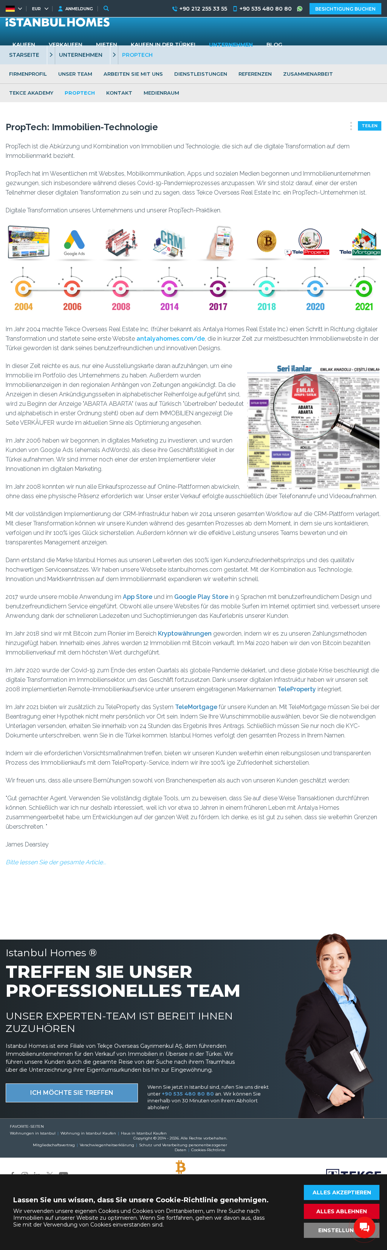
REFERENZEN (255, 74)
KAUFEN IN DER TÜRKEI (163, 44)
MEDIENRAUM (161, 93)
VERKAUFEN (65, 44)
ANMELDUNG (79, 8)
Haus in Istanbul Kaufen (144, 1133)
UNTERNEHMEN (231, 44)
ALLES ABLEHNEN (341, 1211)
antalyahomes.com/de (170, 338)
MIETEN (106, 44)
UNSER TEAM (75, 74)
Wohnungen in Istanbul (33, 1133)
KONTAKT (119, 93)
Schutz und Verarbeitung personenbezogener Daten (183, 1147)
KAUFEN (23, 44)
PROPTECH (80, 93)
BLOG (274, 44)
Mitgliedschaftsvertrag (54, 1144)
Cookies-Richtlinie (208, 1149)
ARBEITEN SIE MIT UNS (133, 74)
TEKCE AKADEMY (31, 93)
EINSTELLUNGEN (341, 1230)
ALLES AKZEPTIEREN (342, 1192)
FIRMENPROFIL (28, 74)
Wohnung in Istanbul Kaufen (88, 1133)
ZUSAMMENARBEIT (308, 74)
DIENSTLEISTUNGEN (200, 74)
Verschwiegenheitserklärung (107, 1144)
